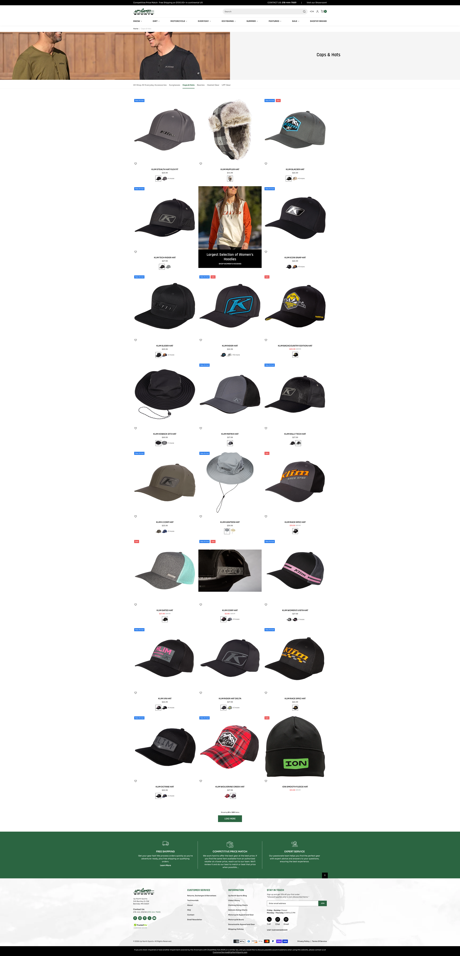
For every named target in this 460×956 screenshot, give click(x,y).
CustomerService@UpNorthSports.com (230, 952)
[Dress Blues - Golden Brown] (164, 531)
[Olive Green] (158, 531)
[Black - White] (295, 531)
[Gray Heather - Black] (229, 355)
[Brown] (233, 531)
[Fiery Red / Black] (227, 796)
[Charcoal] (168, 267)
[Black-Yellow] (295, 355)
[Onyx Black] (158, 178)
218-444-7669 (154, 912)
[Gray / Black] (233, 796)
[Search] (304, 11)
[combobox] (265, 11)
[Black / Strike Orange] (295, 708)
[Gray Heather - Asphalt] (229, 619)
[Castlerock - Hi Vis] (229, 708)
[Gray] (164, 178)
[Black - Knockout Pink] (223, 619)
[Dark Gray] (230, 443)
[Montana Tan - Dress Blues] (294, 178)
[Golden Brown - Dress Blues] (294, 267)
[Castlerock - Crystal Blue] (289, 619)
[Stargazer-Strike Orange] (223, 355)
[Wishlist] (135, 163)
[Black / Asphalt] (288, 267)
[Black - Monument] (164, 708)
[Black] (288, 178)
